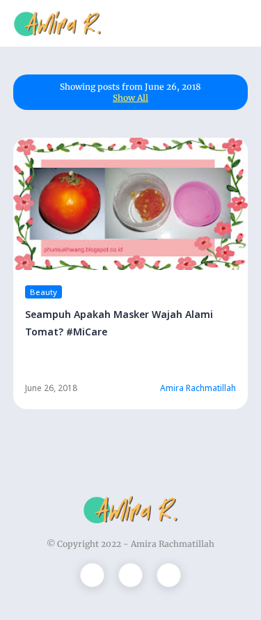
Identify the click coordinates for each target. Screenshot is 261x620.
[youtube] (169, 575)
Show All (130, 98)
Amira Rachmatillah (172, 544)
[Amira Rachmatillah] (57, 22)
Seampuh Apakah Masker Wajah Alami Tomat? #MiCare (119, 323)
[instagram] (130, 575)
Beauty (43, 292)
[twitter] (92, 575)
